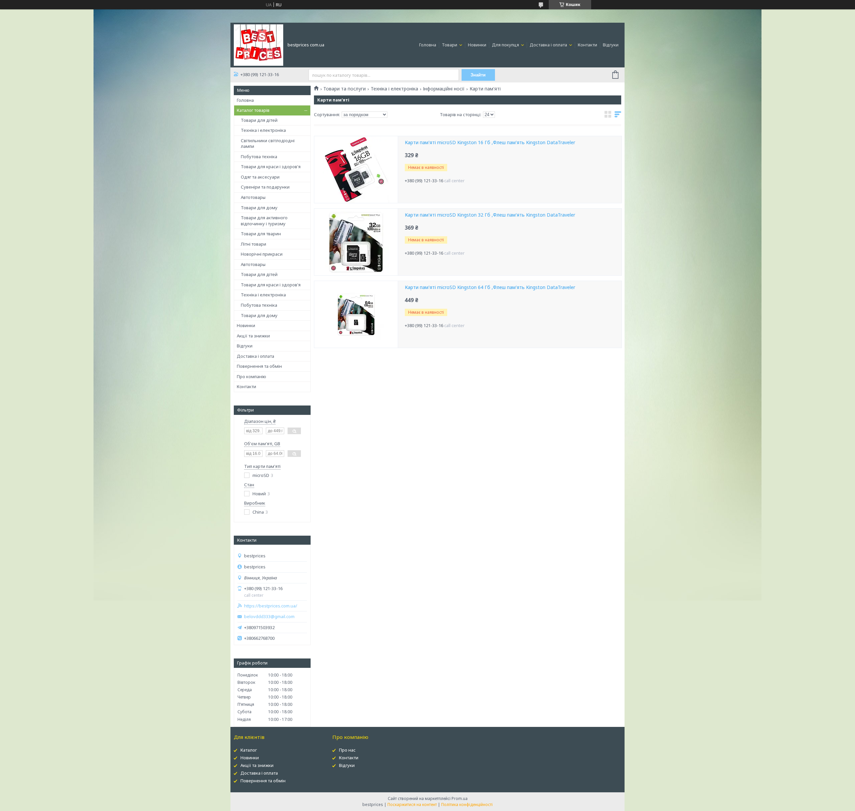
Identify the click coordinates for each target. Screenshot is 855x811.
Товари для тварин (261, 234)
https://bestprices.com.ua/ (270, 606)
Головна (427, 45)
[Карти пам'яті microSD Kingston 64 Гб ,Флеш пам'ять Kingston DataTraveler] (356, 314)
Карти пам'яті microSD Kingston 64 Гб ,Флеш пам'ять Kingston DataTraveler (490, 287)
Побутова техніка (259, 157)
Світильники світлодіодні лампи (268, 144)
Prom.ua (460, 798)
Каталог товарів (253, 110)
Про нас (347, 750)
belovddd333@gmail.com (269, 616)
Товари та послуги (344, 89)
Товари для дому (259, 208)
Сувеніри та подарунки (265, 187)
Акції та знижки (253, 336)
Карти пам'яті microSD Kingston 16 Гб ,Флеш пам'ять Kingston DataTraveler (490, 143)
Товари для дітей (259, 120)
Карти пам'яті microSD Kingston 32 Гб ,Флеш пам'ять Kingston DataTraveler (490, 215)
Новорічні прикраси (262, 254)
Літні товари (253, 244)
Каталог (248, 750)
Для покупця (506, 45)
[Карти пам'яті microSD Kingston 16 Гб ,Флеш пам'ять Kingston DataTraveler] (356, 169)
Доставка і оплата (549, 45)
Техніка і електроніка (263, 130)
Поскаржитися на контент (412, 804)
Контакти (587, 45)
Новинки (477, 45)
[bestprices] (258, 44)
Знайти (478, 74)
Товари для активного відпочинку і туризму (264, 221)
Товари (450, 45)
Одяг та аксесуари (260, 177)
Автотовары (253, 197)
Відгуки (611, 45)
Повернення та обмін (259, 366)
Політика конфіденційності (467, 804)
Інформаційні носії (444, 89)
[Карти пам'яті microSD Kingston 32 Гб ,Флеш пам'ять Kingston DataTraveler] (356, 242)
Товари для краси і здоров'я (271, 167)
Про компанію (251, 376)
